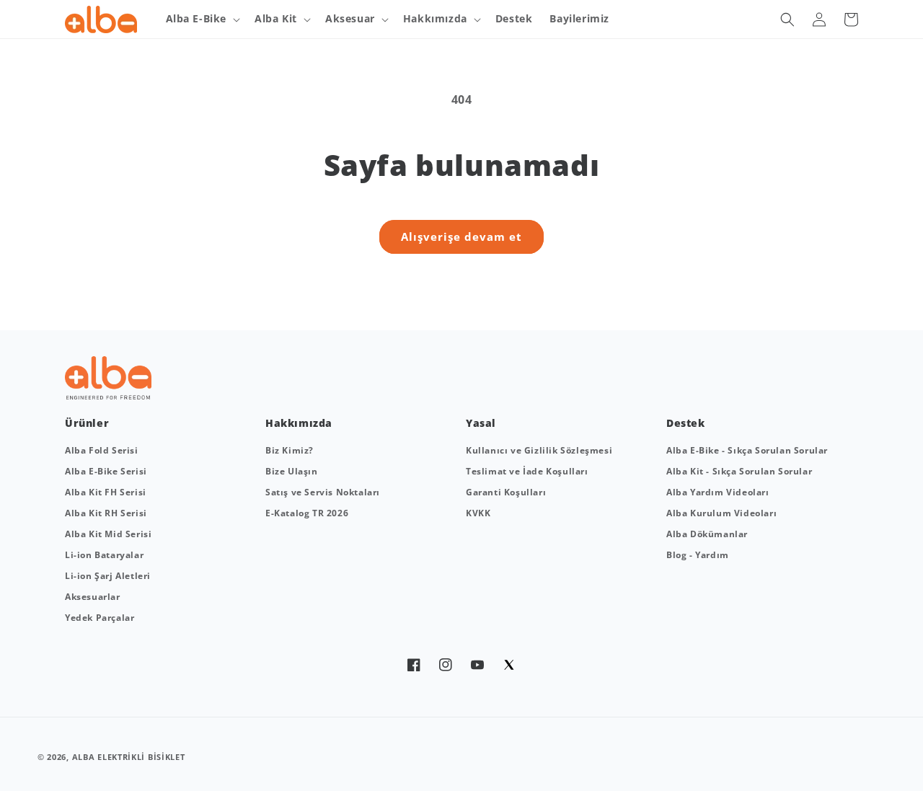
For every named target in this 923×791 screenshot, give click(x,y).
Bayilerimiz (579, 18)
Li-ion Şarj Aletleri (108, 576)
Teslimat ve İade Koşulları (527, 471)
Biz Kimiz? (289, 450)
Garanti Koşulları (506, 492)
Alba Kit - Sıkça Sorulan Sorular (739, 471)
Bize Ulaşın (291, 471)
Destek (514, 18)
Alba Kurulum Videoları (721, 513)
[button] (202, 19)
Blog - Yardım (697, 555)
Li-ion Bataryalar (104, 555)
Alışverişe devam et (461, 236)
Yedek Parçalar (99, 617)
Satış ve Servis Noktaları (322, 492)
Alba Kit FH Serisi (105, 492)
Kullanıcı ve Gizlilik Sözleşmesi (539, 450)
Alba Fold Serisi (101, 450)
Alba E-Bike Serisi (106, 471)
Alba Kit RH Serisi (106, 513)
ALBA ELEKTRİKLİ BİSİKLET (128, 756)
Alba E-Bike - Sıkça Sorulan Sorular (747, 450)
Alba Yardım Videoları (717, 492)
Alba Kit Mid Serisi (108, 534)
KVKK (478, 513)
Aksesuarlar (92, 597)
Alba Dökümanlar (707, 534)
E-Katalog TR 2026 (306, 513)
